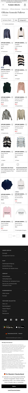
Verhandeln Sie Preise (7, 168)
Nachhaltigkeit (6, 306)
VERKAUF (5, 273)
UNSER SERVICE (6, 250)
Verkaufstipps (6, 276)
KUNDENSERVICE (7, 290)
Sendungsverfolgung (8, 263)
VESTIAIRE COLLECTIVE (9, 301)
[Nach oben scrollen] (23, 235)
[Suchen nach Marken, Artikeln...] (3, 4)
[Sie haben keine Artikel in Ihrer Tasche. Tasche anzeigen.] (25, 5)
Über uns (4, 304)
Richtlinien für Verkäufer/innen (11, 281)
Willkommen (4, 9)
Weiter (14, 386)
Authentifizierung (7, 266)
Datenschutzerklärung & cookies (13, 337)
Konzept (4, 253)
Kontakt (4, 296)
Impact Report (6, 308)
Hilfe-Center (5, 293)
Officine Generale (15, 9)
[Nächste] (17, 235)
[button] (25, 5)
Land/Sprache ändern (14, 390)
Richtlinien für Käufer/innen (10, 268)
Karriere (4, 311)
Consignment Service (8, 256)
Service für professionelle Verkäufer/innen (9, 284)
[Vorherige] (10, 235)
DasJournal (5, 313)
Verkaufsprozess (7, 279)
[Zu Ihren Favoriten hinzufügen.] (12, 43)
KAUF (3, 260)
